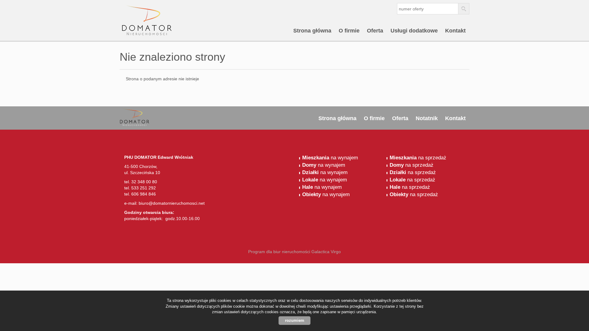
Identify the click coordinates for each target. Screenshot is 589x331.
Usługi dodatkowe (414, 31)
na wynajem (330, 158)
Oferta (375, 31)
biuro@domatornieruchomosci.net (172, 203)
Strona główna (312, 31)
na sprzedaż (418, 158)
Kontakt (455, 31)
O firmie (349, 31)
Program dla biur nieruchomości (279, 251)
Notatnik (427, 118)
